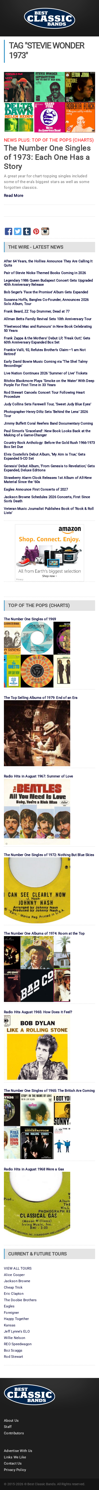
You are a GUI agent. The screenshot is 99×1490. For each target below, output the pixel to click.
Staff (8, 1427)
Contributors (14, 1433)
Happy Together (16, 1319)
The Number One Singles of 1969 (30, 619)
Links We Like (15, 1457)
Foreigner (11, 1313)
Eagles (9, 1306)
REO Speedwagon (18, 1344)
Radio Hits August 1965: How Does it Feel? (38, 1012)
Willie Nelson (14, 1338)
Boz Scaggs (13, 1350)
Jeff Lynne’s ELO (17, 1331)
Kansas (9, 1325)
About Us (11, 1421)
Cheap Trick (13, 1287)
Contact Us (13, 1463)
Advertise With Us (18, 1451)
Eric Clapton (13, 1294)
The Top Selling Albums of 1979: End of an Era (40, 698)
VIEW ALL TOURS (18, 1268)
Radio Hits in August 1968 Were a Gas (34, 1169)
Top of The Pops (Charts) (63, 140)
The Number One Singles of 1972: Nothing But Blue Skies (49, 855)
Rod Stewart (13, 1357)
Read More (13, 196)
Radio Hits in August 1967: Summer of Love (38, 776)
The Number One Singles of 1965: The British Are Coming (49, 1091)
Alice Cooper (14, 1275)
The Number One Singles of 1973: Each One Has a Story (47, 156)
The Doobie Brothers (20, 1300)
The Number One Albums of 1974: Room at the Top (44, 933)
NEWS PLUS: (17, 140)
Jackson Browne (17, 1281)
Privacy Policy (15, 1470)
